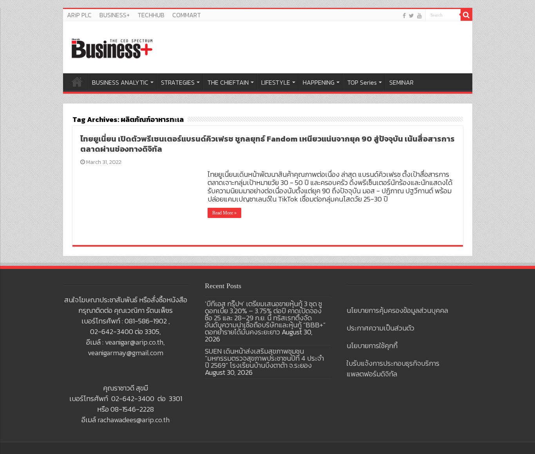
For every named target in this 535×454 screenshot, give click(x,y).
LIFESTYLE (275, 82)
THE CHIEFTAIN (228, 82)
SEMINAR (401, 82)
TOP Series (362, 82)
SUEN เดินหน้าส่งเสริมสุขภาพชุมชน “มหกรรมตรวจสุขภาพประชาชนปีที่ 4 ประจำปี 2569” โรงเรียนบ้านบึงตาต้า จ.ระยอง (264, 358)
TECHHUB (150, 15)
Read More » (224, 213)
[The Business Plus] (112, 48)
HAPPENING (318, 82)
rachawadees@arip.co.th (134, 419)
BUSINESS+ (114, 15)
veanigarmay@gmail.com (125, 352)
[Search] (466, 15)
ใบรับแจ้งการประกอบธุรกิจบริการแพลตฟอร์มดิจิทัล (393, 368)
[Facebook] (404, 15)
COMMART (186, 15)
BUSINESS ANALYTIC (120, 82)
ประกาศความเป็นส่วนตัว (380, 328)
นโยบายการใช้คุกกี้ (372, 345)
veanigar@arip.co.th (134, 342)
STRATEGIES (178, 82)
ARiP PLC (79, 15)
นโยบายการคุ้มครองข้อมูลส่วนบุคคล (397, 310)
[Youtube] (419, 15)
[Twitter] (411, 15)
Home (77, 81)
